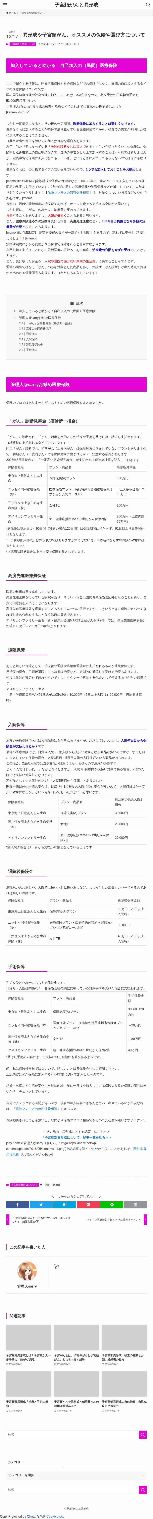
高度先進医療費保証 (38, 328)
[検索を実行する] (143, 1435)
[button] (17, 1204)
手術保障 (31, 349)
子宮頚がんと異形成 (76, 4)
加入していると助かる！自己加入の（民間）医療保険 (57, 311)
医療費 (56, 1184)
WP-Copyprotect (52, 1516)
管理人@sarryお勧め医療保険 (40, 317)
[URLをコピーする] (135, 1204)
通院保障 (31, 333)
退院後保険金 (34, 344)
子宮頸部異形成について (23, 44)
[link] (56, 1266)
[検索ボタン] (148, 5)
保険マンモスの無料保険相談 (68, 192)
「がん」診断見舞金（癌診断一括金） (50, 323)
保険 (47, 1184)
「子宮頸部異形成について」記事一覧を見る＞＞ (76, 1137)
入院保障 (31, 339)
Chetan (32, 1516)
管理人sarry (27, 1286)
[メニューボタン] (5, 5)
